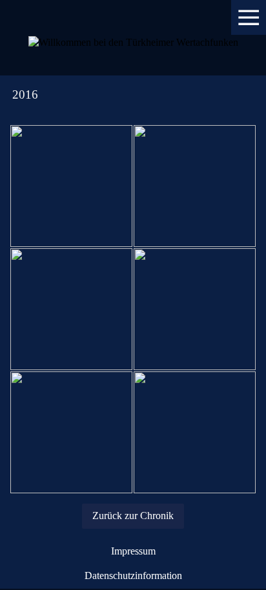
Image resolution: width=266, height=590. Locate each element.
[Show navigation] (248, 17)
